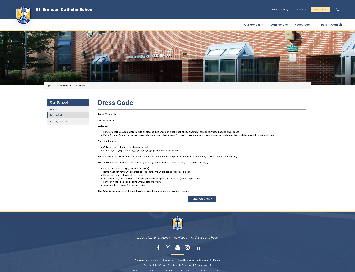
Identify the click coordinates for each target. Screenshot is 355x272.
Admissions (279, 24)
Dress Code (80, 85)
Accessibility (168, 270)
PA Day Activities (59, 121)
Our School (252, 24)
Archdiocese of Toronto (146, 260)
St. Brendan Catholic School (49, 85)
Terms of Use (216, 270)
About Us (55, 109)
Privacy (202, 270)
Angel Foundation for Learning (193, 260)
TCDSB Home (139, 270)
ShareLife (168, 260)
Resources (302, 24)
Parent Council (331, 24)
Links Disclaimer (186, 270)
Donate (216, 260)
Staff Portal (320, 9)
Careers (153, 270)
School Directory (280, 9)
